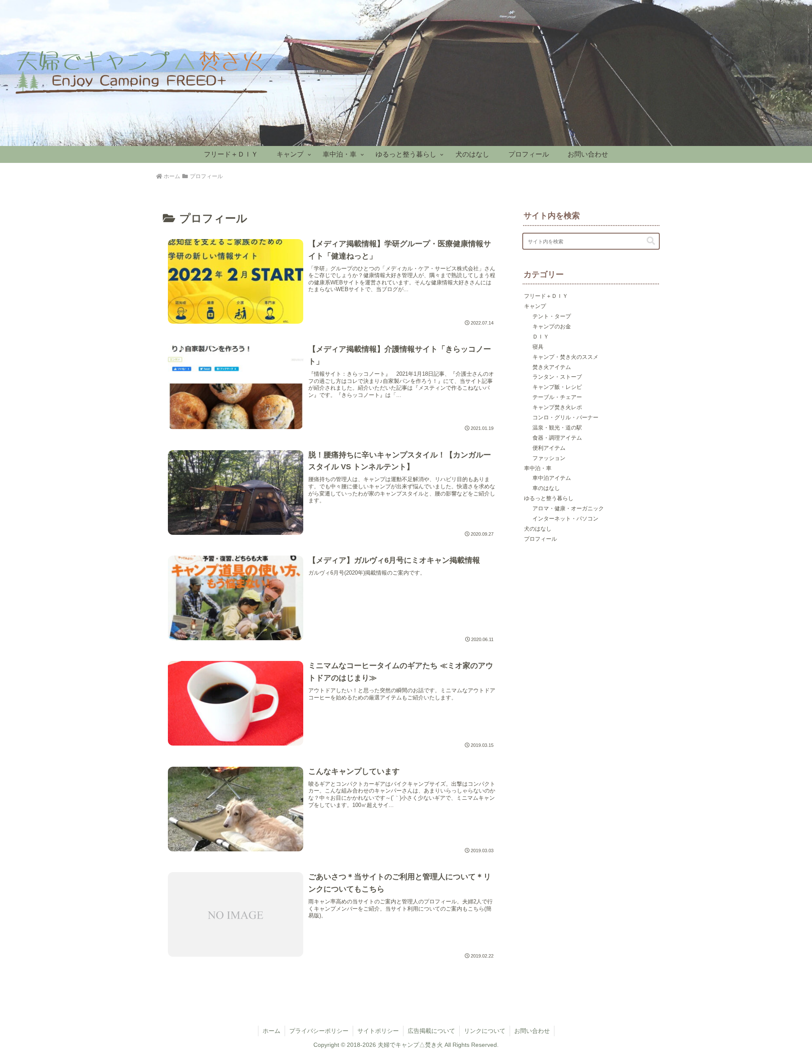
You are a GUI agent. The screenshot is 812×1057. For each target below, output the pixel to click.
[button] (650, 241)
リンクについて (484, 1030)
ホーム (271, 1030)
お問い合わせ (532, 1030)
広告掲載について (431, 1030)
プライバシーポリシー (318, 1030)
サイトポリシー (378, 1030)
